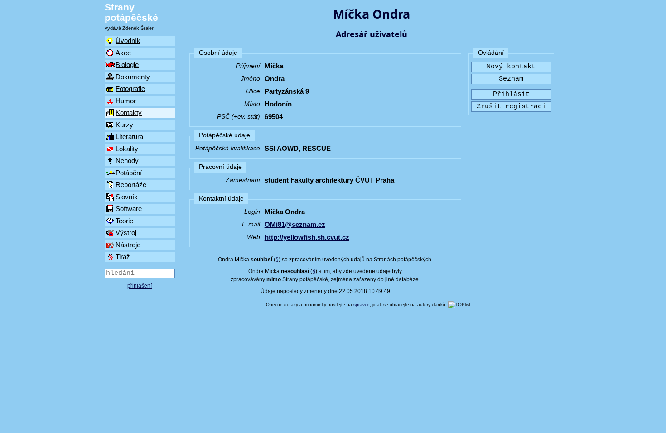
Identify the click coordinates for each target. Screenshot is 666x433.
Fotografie (130, 88)
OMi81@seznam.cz (295, 224)
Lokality (127, 149)
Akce (123, 53)
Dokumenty (133, 77)
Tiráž (123, 256)
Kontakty (129, 112)
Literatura (129, 136)
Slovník (127, 197)
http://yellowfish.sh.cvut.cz (307, 237)
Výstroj (126, 232)
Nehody (127, 160)
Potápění (129, 173)
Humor (126, 101)
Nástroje (128, 245)
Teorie (124, 221)
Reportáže (131, 184)
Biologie (127, 64)
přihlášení (139, 286)
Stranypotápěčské (131, 12)
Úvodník (128, 40)
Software (129, 208)
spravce (361, 304)
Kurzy (124, 125)
